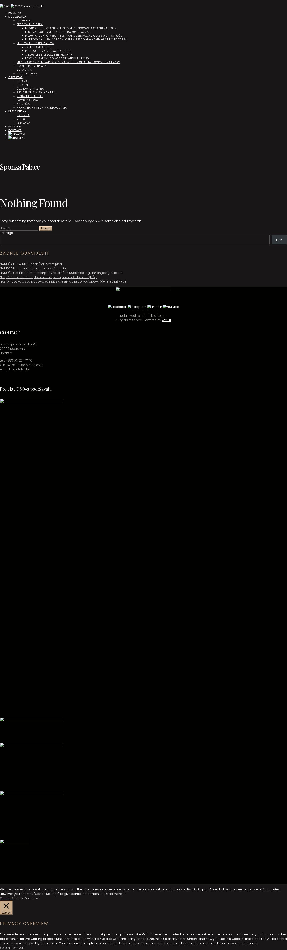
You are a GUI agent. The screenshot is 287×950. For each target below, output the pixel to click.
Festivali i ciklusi (30, 24)
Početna (15, 13)
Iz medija (23, 123)
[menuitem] (16, 134)
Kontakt (15, 130)
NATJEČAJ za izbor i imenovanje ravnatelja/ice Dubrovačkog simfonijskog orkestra (61, 273)
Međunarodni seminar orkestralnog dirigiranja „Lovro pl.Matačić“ (68, 62)
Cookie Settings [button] (11, 898)
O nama (22, 81)
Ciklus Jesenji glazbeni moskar (48, 54)
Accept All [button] (31, 898)
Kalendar (24, 20)
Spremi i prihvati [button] (12, 948)
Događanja (17, 17)
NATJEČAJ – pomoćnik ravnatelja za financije (33, 268)
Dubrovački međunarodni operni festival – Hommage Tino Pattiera (76, 39)
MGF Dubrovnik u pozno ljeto (47, 51)
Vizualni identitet (30, 96)
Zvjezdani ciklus (37, 47)
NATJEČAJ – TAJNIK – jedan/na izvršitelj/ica (31, 264)
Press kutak (17, 111)
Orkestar (15, 77)
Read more (113, 894)
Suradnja (24, 70)
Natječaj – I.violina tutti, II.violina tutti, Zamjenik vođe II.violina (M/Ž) (48, 277)
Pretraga (6, 233)
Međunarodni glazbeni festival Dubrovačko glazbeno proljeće (73, 35)
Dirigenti (23, 85)
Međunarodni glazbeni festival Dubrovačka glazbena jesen (70, 28)
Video (21, 119)
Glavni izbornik (32, 6)
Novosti (14, 126)
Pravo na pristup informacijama (42, 107)
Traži (279, 240)
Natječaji (24, 104)
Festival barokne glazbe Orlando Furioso (57, 58)
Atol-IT (166, 320)
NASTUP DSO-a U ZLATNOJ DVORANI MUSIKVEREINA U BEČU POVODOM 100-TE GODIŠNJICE (63, 282)
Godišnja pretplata (32, 66)
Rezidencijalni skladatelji (37, 92)
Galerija (23, 115)
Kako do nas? (27, 73)
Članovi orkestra (30, 88)
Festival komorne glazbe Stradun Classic (57, 32)
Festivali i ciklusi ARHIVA (35, 43)
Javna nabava (27, 100)
